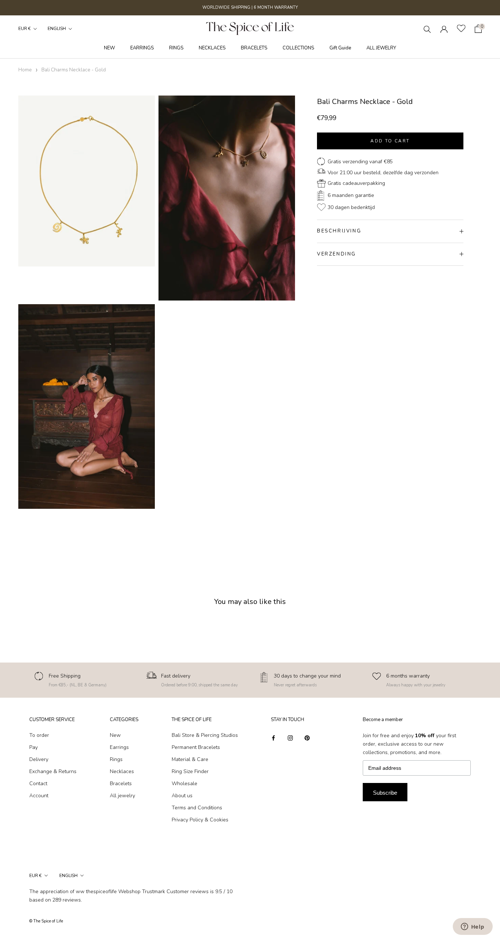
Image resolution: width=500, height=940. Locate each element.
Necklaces (122, 771)
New (115, 735)
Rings (116, 759)
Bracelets (121, 783)
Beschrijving (339, 231)
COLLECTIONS (298, 48)
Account (38, 795)
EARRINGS (142, 48)
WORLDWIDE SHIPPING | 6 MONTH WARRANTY (250, 7)
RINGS (176, 48)
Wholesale (184, 783)
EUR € (24, 28)
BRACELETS (254, 48)
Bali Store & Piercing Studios (205, 735)
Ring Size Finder (190, 771)
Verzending (336, 254)
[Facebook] (273, 738)
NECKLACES (212, 48)
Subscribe (385, 793)
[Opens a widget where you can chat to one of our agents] (472, 927)
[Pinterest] (307, 738)
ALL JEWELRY (381, 48)
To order (39, 735)
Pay (33, 747)
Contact (38, 783)
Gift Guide (340, 48)
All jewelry (122, 795)
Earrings (119, 747)
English (57, 28)
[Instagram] (290, 738)
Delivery (38, 759)
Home (25, 69)
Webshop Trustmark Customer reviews (163, 891)
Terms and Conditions (197, 807)
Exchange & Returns (53, 771)
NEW (109, 48)
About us (182, 795)
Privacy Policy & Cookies (200, 819)
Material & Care (190, 759)
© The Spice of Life (46, 921)
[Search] (427, 29)
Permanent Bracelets (196, 747)
